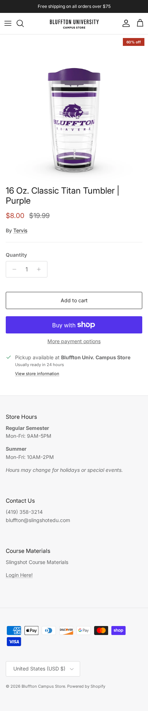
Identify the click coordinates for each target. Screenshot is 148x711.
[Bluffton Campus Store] (74, 23)
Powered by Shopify (86, 686)
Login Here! (19, 575)
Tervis (20, 230)
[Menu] (8, 23)
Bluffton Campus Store (43, 686)
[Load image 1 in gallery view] (74, 108)
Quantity (16, 255)
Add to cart (74, 300)
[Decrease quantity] (12, 269)
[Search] (24, 23)
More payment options (74, 341)
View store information (37, 373)
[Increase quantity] (40, 269)
